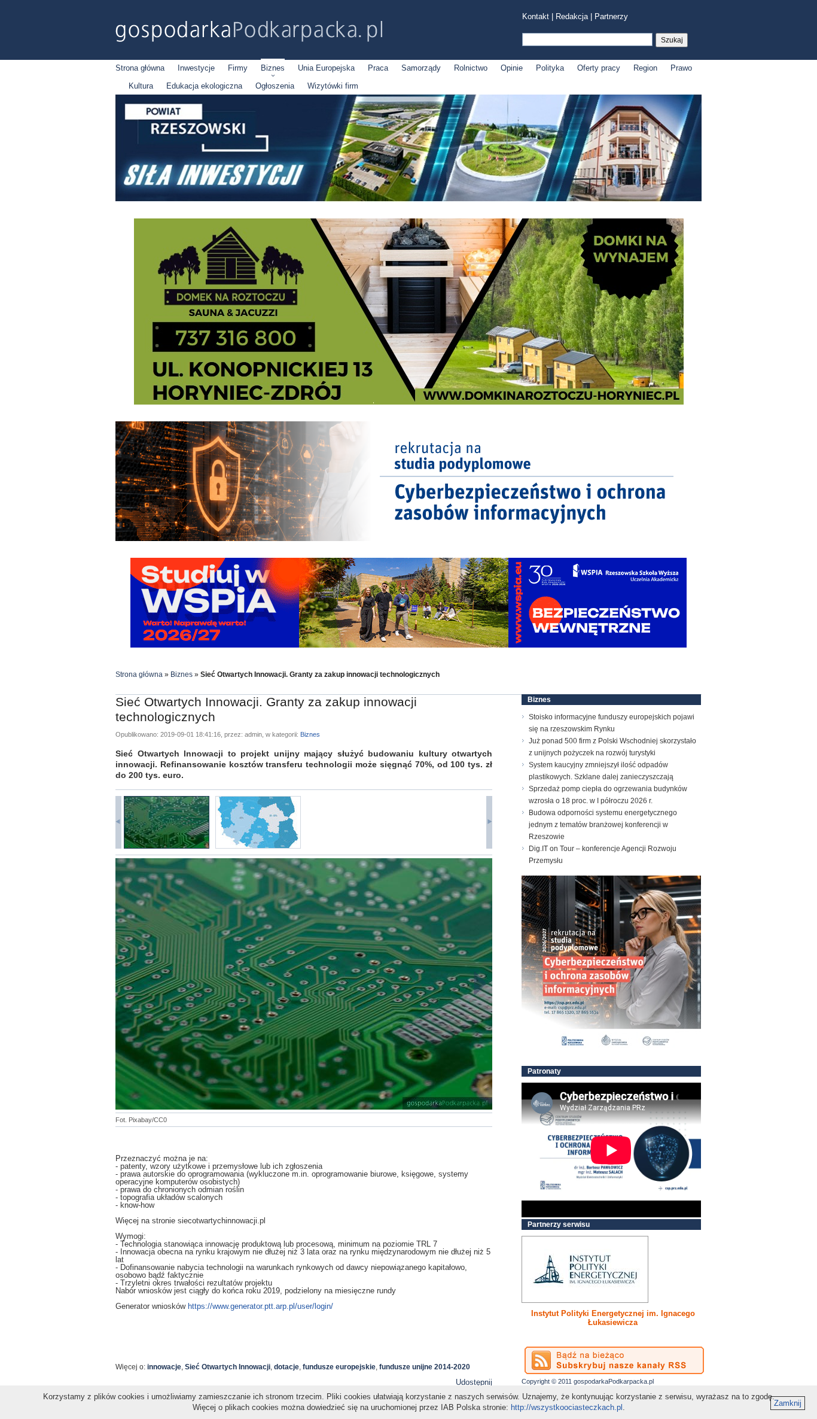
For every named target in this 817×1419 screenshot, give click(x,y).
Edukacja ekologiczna (204, 85)
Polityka (550, 67)
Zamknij (787, 1403)
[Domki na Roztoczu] (409, 401)
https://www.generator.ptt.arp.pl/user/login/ (260, 1306)
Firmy (238, 67)
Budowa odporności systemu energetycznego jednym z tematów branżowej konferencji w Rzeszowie (603, 825)
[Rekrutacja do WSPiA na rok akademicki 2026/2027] (408, 644)
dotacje (286, 1367)
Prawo (681, 67)
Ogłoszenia (274, 85)
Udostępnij (474, 1382)
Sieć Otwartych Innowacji (227, 1367)
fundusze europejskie (339, 1367)
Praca (378, 67)
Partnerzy (611, 16)
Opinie (512, 67)
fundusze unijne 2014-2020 (424, 1367)
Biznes (273, 67)
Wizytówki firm (332, 85)
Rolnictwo (470, 67)
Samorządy (421, 67)
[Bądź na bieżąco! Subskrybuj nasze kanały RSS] (614, 1360)
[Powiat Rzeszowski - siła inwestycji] (408, 199)
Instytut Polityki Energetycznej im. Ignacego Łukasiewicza (613, 1318)
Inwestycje (196, 67)
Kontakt (535, 16)
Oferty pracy (598, 67)
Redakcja (572, 16)
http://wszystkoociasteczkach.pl (567, 1407)
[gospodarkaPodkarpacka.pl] (248, 31)
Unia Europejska (326, 67)
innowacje (164, 1367)
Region (645, 67)
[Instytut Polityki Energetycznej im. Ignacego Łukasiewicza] (585, 1269)
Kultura (141, 85)
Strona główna (139, 67)
